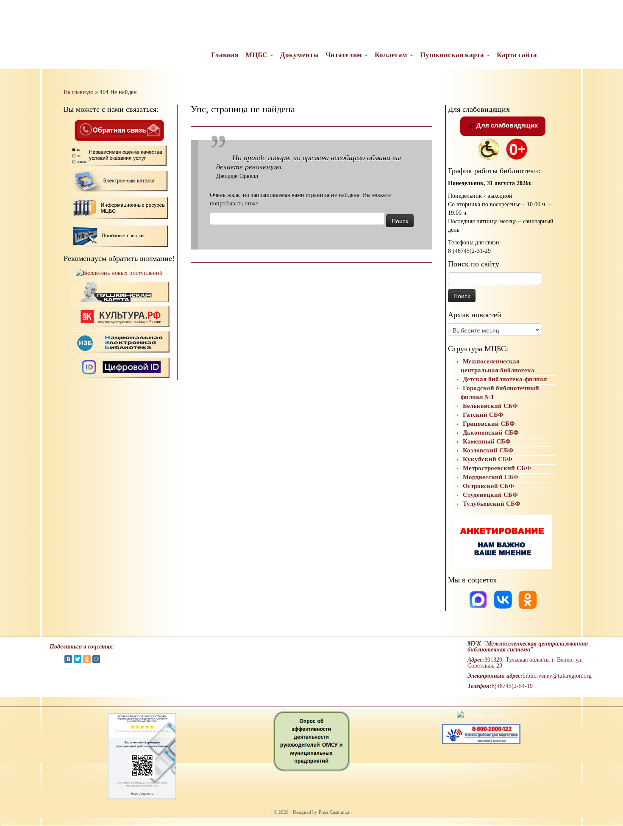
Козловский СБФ (488, 450)
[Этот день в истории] (481, 714)
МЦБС (257, 55)
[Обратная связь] (119, 130)
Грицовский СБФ (489, 423)
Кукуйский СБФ (487, 459)
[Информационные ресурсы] (119, 207)
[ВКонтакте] (68, 659)
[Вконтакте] (504, 599)
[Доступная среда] (489, 148)
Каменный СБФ (487, 441)
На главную (78, 92)
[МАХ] (479, 599)
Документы (299, 55)
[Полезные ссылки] (119, 235)
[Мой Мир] (96, 659)
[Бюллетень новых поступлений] (119, 273)
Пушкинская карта (453, 55)
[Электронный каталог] (119, 180)
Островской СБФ (488, 485)
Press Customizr (334, 812)
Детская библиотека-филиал (505, 379)
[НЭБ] (119, 316)
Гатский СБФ (483, 414)
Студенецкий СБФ (490, 494)
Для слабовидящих (506, 125)
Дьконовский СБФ (491, 432)
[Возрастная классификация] (516, 148)
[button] (13, 12)
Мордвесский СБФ (491, 477)
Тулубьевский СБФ (491, 503)
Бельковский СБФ (490, 405)
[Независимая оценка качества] (119, 155)
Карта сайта (517, 55)
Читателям (344, 55)
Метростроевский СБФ (497, 468)
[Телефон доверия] (481, 733)
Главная (225, 55)
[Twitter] (77, 659)
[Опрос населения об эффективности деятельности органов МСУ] (311, 740)
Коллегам (392, 55)
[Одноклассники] (527, 599)
